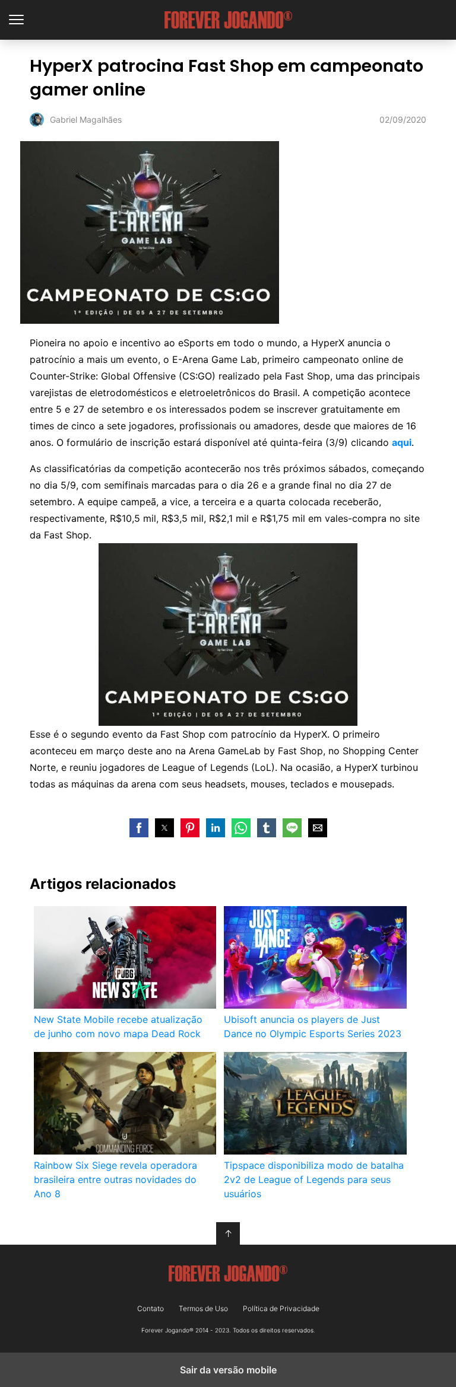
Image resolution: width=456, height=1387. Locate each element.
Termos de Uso (203, 1308)
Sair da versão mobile (228, 1370)
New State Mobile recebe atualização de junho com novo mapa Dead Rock (118, 1026)
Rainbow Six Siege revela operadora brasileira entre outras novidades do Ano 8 (115, 1179)
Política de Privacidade (281, 1308)
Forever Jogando (228, 19)
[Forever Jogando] (228, 1274)
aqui (401, 442)
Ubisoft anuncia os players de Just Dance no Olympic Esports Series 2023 (312, 1026)
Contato (150, 1308)
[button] (138, 827)
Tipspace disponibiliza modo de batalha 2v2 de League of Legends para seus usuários (314, 1179)
